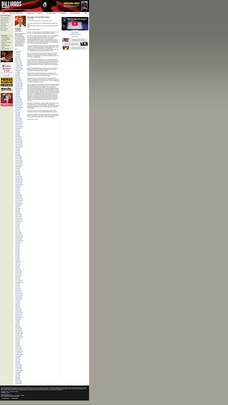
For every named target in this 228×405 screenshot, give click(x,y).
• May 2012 (17, 304)
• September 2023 (19, 107)
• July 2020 (17, 168)
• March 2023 (18, 117)
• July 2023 (17, 110)
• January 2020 (18, 178)
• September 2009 (19, 354)
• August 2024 (18, 89)
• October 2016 (18, 238)
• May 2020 (17, 171)
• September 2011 (19, 317)
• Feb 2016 (17, 251)
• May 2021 (17, 152)
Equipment (63, 13)
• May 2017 (17, 227)
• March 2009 (18, 364)
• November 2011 (19, 314)
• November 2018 (19, 200)
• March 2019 (18, 194)
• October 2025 (18, 67)
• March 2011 (18, 327)
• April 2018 (17, 211)
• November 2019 (19, 181)
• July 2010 (17, 340)
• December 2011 (18, 312)
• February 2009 (18, 365)
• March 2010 (18, 346)
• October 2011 (18, 315)
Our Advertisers (75, 13)
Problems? (3, 44)
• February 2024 (18, 99)
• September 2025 (19, 68)
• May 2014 (17, 277)
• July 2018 (17, 206)
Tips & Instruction (5, 17)
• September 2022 (19, 126)
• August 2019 (18, 186)
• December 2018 (19, 198)
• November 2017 (19, 218)
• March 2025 (18, 78)
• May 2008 (17, 376)
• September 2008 (19, 370)
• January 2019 (18, 197)
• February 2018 (18, 214)
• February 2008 (18, 381)
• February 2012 (18, 309)
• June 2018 (17, 208)
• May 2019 (17, 190)
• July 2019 (17, 187)
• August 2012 (18, 299)
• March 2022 (18, 136)
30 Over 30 (3, 24)
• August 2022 (18, 128)
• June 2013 (17, 283)
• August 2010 (18, 338)
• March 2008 (18, 380)
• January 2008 (18, 383)
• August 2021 (18, 147)
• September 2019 (19, 184)
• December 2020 (19, 160)
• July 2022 (17, 129)
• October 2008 (18, 368)
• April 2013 (17, 287)
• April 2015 (17, 267)
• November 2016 (19, 237)
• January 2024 (18, 101)
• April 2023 (17, 115)
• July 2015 (17, 263)
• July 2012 (17, 301)
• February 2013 (18, 290)
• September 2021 (19, 145)
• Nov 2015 (17, 256)
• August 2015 (18, 261)
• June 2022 (17, 131)
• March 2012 (18, 307)
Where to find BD (5, 45)
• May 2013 (17, 285)
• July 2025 (17, 72)
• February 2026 (18, 60)
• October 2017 (18, 219)
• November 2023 (19, 104)
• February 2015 (18, 271)
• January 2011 (18, 330)
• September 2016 (19, 240)
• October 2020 (18, 163)
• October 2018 (18, 202)
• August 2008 (18, 372)
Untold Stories (4, 25)
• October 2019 (18, 182)
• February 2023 (18, 118)
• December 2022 (19, 121)
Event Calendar (4, 28)
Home (3, 13)
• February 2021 (18, 157)
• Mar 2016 (17, 250)
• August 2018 (18, 205)
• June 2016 (17, 245)
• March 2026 (18, 59)
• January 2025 (18, 81)
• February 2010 (18, 348)
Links (85, 13)
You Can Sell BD (5, 37)
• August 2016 (18, 242)
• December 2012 (19, 293)
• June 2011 (17, 322)
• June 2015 (17, 264)
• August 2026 (18, 51)
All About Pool (51, 13)
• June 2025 (17, 73)
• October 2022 (18, 125)
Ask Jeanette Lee (5, 19)
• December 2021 (19, 141)
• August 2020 (18, 166)
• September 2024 (19, 88)
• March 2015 (18, 269)
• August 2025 (18, 70)
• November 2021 (19, 142)
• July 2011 (17, 320)
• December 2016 (19, 235)
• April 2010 (17, 344)
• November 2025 (19, 65)
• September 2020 (19, 165)
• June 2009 (17, 359)
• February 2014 (18, 280)
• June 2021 (17, 150)
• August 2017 (18, 222)
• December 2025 (19, 64)
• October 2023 (18, 105)
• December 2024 (19, 83)
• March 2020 (18, 174)
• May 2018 (17, 210)
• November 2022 (19, 123)
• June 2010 (17, 341)
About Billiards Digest (16, 13)
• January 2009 (18, 367)
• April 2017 (17, 229)
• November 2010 (19, 333)
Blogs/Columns (4, 20)
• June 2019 (17, 189)
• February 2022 (18, 137)
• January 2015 (18, 272)
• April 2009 (17, 362)
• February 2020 (18, 176)
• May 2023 (17, 113)
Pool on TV (3, 27)
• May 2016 (17, 247)
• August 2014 (18, 275)
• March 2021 (18, 155)
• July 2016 (17, 243)
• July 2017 (17, 224)
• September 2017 (19, 221)
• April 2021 (17, 153)
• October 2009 (18, 352)
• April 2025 (17, 76)
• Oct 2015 (17, 258)
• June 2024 (17, 92)
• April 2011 (17, 325)
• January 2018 (18, 216)
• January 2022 (18, 139)
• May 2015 (17, 266)
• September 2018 (19, 203)
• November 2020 (19, 161)
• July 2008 (17, 373)
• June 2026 (17, 54)
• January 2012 (18, 311)
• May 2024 (17, 94)
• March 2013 (18, 288)
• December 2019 (19, 179)
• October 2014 (18, 274)
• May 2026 (17, 56)
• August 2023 (18, 109)
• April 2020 (17, 173)
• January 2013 (18, 291)
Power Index (3, 30)
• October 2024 (18, 86)
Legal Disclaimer (5, 398)
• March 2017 (18, 230)
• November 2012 (19, 295)
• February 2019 (18, 195)
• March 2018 (18, 213)
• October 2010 (18, 335)
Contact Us (30, 13)
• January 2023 (18, 120)
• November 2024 (19, 84)
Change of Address (5, 42)
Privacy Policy (15, 398)
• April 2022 (17, 134)
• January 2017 (18, 234)
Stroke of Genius (5, 22)
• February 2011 (18, 328)
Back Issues (4, 40)
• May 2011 (17, 324)
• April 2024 (17, 96)
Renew (3, 47)
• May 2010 (17, 343)
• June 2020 (17, 170)
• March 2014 (18, 279)
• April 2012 (17, 306)
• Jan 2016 (17, 253)
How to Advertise (5, 48)
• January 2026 (18, 62)
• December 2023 (19, 102)
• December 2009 (19, 351)
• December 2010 (19, 332)
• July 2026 (17, 52)
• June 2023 (17, 112)
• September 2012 (19, 298)
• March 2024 (18, 97)
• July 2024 (17, 91)
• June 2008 (17, 375)
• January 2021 (18, 158)
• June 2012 (17, 303)
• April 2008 (17, 378)
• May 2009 (17, 360)
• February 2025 (18, 80)
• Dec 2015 (17, 255)
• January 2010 (18, 349)
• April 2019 (17, 192)
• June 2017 (17, 226)
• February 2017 (18, 232)
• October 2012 (18, 296)
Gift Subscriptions (5, 39)
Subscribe (4, 35)
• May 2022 (17, 133)
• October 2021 (18, 144)
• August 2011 (18, 319)
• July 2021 (17, 149)
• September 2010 (19, 336)
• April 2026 (17, 57)
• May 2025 (17, 75)
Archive (40, 13)
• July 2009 (17, 357)
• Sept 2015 (17, 259)
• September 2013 (19, 282)
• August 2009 (18, 356)
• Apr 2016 (17, 248)
